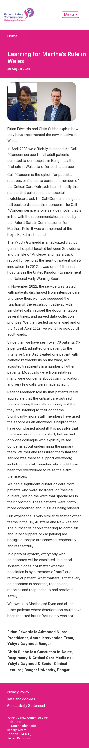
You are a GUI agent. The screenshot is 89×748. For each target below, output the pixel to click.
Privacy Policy (18, 692)
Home (12, 36)
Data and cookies (21, 699)
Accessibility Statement (26, 705)
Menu (69, 14)
